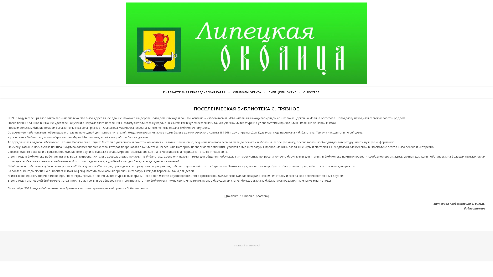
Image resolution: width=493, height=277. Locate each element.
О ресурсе (311, 92)
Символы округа (247, 92)
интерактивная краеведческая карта (194, 92)
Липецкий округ (282, 92)
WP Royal (254, 245)
